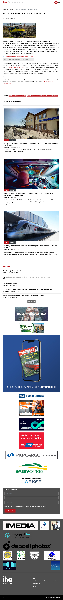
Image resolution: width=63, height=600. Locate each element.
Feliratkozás (10, 511)
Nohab (29, 95)
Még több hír (31, 301)
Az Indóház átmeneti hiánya (11, 283)
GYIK (34, 586)
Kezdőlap (6, 9)
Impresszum (36, 584)
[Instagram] (59, 598)
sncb (47, 95)
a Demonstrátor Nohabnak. (17, 67)
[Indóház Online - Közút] (12, 2)
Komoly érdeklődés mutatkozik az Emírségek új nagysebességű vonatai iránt (30, 247)
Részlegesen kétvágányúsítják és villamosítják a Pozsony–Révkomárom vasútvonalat (31, 144)
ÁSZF (34, 578)
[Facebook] (57, 598)
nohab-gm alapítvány (38, 95)
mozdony (23, 95)
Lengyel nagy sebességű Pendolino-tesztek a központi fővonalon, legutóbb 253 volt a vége (28, 194)
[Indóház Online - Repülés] (9, 2)
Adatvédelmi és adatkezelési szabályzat (46, 581)
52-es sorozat (54, 95)
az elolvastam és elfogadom (26, 506)
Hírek (11, 9)
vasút (10, 95)
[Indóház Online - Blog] (15, 2)
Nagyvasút (12, 140)
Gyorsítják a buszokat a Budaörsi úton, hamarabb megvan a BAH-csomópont (27, 277)
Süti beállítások (50, 598)
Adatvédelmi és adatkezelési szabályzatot (20, 506)
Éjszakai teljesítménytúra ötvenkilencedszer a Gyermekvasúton (23, 271)
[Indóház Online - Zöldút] (17, 2)
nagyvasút (16, 95)
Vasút (6, 140)
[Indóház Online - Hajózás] (20, 2)
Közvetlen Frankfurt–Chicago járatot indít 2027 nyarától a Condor (23, 296)
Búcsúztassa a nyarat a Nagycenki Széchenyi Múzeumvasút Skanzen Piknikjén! (27, 289)
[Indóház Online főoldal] (22, 2)
